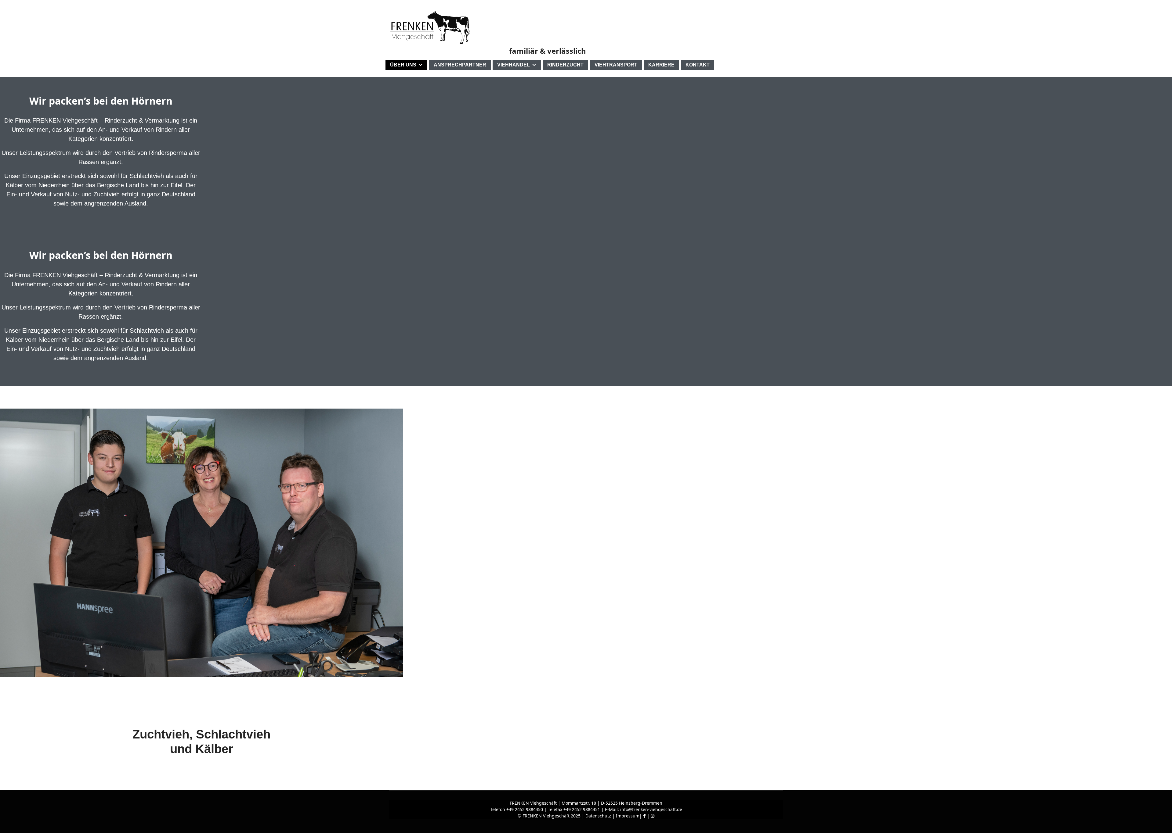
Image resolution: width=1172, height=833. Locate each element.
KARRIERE (661, 64)
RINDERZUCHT (565, 64)
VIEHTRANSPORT (616, 64)
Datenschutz (598, 816)
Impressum (627, 816)
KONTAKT (697, 64)
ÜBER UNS (403, 64)
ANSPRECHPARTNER (460, 64)
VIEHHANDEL (513, 64)
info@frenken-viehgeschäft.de (651, 809)
